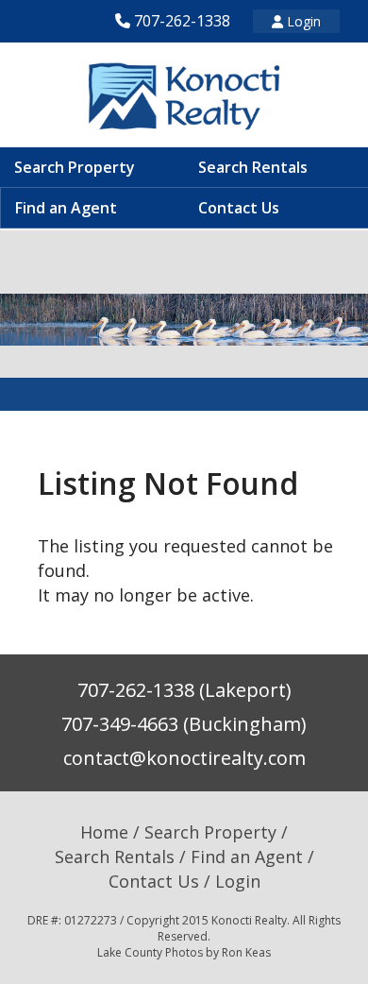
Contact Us (238, 207)
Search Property (74, 167)
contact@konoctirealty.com (184, 758)
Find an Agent (66, 207)
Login (302, 21)
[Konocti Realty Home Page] (184, 94)
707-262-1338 (182, 20)
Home (104, 832)
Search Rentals (253, 167)
